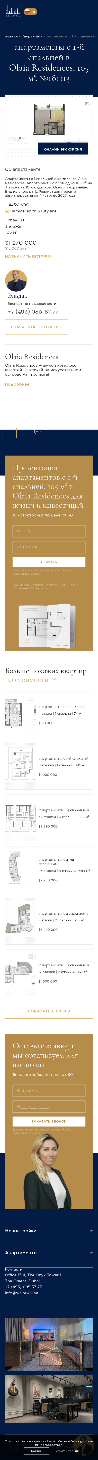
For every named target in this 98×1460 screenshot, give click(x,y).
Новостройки (20, 1230)
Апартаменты (21, 1252)
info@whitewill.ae (21, 1293)
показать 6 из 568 (49, 1011)
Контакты (14, 1269)
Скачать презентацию (37, 327)
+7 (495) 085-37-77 (23, 1287)
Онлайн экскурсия (63, 149)
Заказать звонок (49, 1121)
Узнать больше (68, 1451)
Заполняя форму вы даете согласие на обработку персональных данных (43, 571)
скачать (49, 562)
